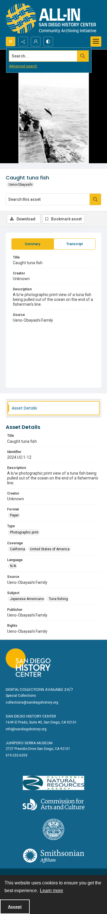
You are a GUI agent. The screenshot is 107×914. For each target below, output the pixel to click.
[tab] (33, 244)
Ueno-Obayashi (21, 185)
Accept (15, 906)
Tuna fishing (58, 599)
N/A (13, 566)
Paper (14, 515)
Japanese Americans (27, 599)
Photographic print (24, 532)
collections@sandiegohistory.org (32, 702)
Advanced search (23, 66)
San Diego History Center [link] (31, 716)
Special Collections (21, 696)
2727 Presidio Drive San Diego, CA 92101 (38, 749)
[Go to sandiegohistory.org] (28, 662)
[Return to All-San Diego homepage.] (51, 18)
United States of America (50, 549)
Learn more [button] (51, 890)
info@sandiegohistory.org (26, 729)
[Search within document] (95, 199)
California (17, 549)
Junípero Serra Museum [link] (29, 743)
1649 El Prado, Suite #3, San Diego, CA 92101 (41, 722)
